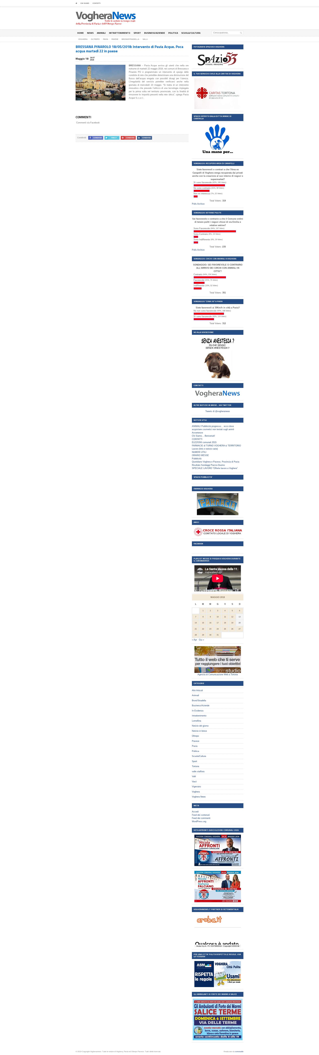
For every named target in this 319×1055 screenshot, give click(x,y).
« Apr (194, 640)
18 (225, 623)
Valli (194, 776)
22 (203, 629)
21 (196, 629)
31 (218, 635)
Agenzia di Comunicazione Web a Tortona (218, 674)
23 (210, 629)
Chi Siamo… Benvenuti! (203, 436)
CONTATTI (97, 3)
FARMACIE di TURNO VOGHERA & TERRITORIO (216, 445)
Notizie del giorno (200, 726)
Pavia (194, 746)
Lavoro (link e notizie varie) (205, 449)
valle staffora (198, 771)
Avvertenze (197, 432)
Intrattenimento (119, 33)
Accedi (195, 811)
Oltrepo (195, 736)
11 (225, 617)
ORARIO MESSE (200, 455)
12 (232, 617)
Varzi (194, 781)
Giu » (201, 640)
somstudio (239, 1052)
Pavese (195, 741)
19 (232, 623)
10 (218, 617)
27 (240, 629)
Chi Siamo (84, 3)
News (90, 33)
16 (210, 623)
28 (196, 635)
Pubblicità (196, 458)
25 (225, 629)
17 (218, 623)
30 (210, 635)
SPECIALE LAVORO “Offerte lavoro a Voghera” (215, 468)
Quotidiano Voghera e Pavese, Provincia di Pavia (215, 461)
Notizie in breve (199, 731)
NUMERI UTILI (199, 452)
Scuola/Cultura (190, 33)
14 (196, 623)
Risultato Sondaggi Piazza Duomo (208, 465)
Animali (101, 33)
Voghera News (199, 796)
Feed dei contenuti (201, 815)
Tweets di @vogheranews (217, 411)
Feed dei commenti (201, 818)
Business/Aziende (154, 33)
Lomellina (196, 721)
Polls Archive (198, 204)
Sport (137, 33)
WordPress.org (199, 821)
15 (203, 623)
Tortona (195, 766)
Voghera (196, 791)
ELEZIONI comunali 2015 (204, 442)
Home (80, 33)
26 (232, 629)
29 (203, 635)
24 (218, 629)
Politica (173, 33)
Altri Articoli (197, 690)
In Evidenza (197, 710)
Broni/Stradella (199, 700)
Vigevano (196, 786)
